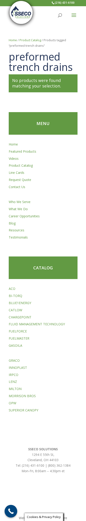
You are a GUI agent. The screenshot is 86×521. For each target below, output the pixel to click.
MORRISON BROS (22, 396)
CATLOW (15, 310)
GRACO (14, 360)
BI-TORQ (15, 296)
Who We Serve (20, 202)
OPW (12, 403)
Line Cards (16, 172)
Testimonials (18, 237)
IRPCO (13, 375)
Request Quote (20, 180)
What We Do (18, 209)
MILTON (15, 389)
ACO (12, 288)
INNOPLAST (18, 367)
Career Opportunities (24, 216)
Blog (12, 223)
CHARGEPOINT (20, 317)
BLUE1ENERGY (20, 303)
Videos (14, 158)
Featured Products (22, 151)
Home (13, 40)
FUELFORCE (18, 331)
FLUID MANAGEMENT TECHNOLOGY (37, 324)
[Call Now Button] (11, 511)
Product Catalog (30, 40)
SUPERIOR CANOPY (23, 410)
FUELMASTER (19, 338)
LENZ (13, 381)
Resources (16, 230)
